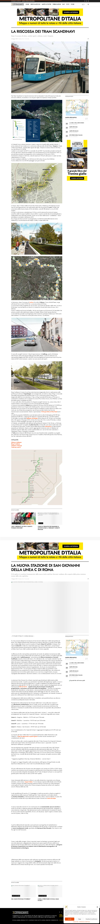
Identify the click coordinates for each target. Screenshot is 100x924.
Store (72, 4)
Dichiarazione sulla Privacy (84, 921)
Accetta (69, 919)
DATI (63, 4)
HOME (27, 4)
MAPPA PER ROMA (73, 127)
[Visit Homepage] (17, 4)
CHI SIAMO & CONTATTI (16, 1)
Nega (79, 919)
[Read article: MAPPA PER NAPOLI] (77, 107)
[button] (97, 907)
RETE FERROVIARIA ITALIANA (75, 135)
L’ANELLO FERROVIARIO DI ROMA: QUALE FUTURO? (48, 899)
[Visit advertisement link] (50, 18)
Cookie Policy (76, 921)
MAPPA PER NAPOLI (71, 117)
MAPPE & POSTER (46, 4)
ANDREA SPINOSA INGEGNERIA (28, 1)
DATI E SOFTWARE (16, 523)
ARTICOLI (41, 523)
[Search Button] (88, 4)
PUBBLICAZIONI (57, 4)
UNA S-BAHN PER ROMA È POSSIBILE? (20, 899)
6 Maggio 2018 (14, 38)
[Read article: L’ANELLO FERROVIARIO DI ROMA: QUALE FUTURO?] (50, 891)
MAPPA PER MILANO (73, 131)
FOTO (67, 4)
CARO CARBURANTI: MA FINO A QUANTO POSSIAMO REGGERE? (21, 527)
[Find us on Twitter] (86, 1)
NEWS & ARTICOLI (35, 4)
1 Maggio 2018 (14, 579)
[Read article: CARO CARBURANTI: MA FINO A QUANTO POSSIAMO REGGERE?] (23, 519)
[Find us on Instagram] (88, 1)
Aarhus (31, 302)
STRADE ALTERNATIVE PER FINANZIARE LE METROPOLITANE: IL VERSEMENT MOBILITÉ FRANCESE (49, 528)
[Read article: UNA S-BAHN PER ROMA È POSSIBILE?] (23, 891)
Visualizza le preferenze (91, 919)
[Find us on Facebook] (59, 912)
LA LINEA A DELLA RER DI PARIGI (76, 123)
